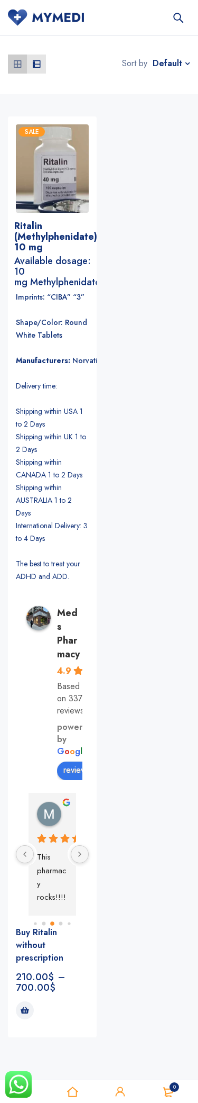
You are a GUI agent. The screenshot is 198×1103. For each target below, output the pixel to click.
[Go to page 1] (43, 924)
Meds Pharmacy (68, 633)
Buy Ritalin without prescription (39, 945)
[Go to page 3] (60, 924)
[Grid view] (17, 64)
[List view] (36, 64)
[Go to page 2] (52, 923)
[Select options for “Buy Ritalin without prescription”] (25, 1010)
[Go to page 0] (35, 924)
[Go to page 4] (69, 924)
